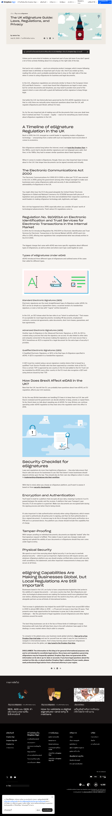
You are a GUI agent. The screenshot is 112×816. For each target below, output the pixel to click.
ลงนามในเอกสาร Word (33, 762)
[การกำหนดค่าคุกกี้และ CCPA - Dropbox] (28, 804)
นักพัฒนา (62, 2)
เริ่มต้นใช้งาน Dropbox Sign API (55, 759)
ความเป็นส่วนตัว (95, 744)
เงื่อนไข (93, 740)
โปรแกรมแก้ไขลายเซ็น (33, 759)
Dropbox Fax (10, 744)
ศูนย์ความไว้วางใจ (75, 751)
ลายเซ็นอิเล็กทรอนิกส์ (33, 739)
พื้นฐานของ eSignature (21, 13)
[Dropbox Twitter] (7, 777)
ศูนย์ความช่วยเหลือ (54, 737)
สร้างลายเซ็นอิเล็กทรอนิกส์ (34, 755)
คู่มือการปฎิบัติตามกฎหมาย (77, 747)
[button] (28, 2)
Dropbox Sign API (11, 740)
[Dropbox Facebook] (11, 777)
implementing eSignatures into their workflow (41, 477)
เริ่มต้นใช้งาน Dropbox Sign (55, 754)
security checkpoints (42, 487)
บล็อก (11, 13)
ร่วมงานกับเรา (95, 737)
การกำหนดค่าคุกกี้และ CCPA (54, 748)
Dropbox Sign (10, 737)
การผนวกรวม (10, 747)
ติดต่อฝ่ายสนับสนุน (54, 744)
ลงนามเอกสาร (31, 742)
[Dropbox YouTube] (15, 777)
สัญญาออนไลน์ (31, 751)
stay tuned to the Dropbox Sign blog (61, 643)
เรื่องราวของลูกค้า (74, 740)
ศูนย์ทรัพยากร (73, 744)
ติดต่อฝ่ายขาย (81, 2)
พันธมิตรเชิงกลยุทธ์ (75, 760)
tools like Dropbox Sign (76, 147)
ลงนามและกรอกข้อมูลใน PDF (34, 747)
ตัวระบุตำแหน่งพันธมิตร (76, 764)
